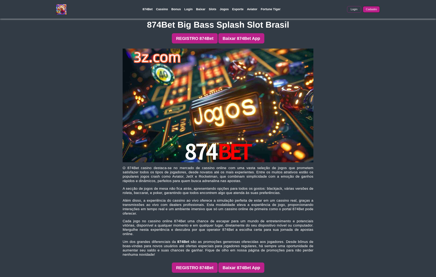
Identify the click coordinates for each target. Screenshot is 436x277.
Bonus (176, 9)
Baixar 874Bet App (241, 38)
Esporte (238, 9)
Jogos (224, 9)
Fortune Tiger (271, 9)
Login (188, 9)
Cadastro (371, 9)
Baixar (200, 9)
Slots (212, 9)
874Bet (148, 9)
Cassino (162, 9)
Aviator (252, 9)
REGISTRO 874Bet (194, 38)
